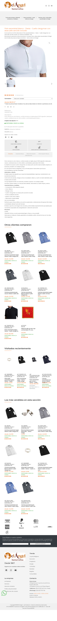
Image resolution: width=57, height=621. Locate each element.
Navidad (32, 569)
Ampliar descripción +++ (11, 120)
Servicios (7, 584)
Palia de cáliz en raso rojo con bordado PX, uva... (28, 329)
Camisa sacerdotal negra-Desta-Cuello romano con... (45, 294)
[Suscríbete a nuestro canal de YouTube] (11, 137)
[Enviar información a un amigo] (10, 107)
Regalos (32, 571)
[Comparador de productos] (13, 107)
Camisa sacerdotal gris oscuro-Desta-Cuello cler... (12, 293)
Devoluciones (16, 149)
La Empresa (8, 581)
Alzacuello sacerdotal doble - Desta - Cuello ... (10, 380)
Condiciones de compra (11, 591)
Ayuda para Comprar (16, 144)
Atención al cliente (10, 586)
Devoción (32, 559)
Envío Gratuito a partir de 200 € (39, 149)
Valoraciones (28, 155)
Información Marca (44, 153)
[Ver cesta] (49, 5)
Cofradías (32, 566)
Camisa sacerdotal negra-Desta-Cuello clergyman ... (12, 255)
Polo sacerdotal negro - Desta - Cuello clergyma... (12, 330)
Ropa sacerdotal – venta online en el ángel (29, 18)
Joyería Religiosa (34, 556)
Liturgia (31, 564)
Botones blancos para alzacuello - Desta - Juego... (27, 431)
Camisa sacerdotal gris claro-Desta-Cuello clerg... (28, 255)
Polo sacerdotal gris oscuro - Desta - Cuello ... (34, 381)
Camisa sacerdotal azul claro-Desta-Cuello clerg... (45, 255)
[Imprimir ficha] (8, 107)
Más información (31, 153)
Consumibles (33, 574)
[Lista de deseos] (5, 107)
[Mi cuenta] (46, 5)
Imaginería (32, 561)
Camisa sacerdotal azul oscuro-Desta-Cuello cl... (46, 380)
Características (20, 153)
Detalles (10, 153)
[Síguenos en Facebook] (6, 137)
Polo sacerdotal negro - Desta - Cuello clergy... (21, 380)
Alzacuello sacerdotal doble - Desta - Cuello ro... (28, 468)
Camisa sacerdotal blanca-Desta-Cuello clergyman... (27, 294)
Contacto (39, 144)
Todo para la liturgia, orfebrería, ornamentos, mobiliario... (12, 18)
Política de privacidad (10, 589)
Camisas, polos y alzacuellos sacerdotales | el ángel (44, 18)
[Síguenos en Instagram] (9, 137)
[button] (5, 84)
